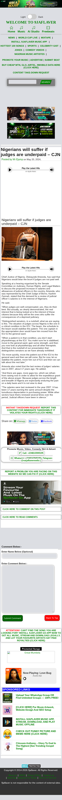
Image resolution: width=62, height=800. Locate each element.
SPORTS (32, 46)
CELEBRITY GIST (49, 46)
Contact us (48, 775)
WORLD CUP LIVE (28, 37)
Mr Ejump (18, 159)
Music (21, 31)
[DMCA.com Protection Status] (31, 767)
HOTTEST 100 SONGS (12, 46)
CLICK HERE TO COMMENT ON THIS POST (23, 509)
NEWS (11, 37)
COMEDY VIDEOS (35, 50)
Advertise (12, 777)
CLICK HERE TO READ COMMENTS (20, 517)
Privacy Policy (34, 775)
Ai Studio (33, 31)
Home (11, 31)
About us (13, 775)
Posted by (7, 159)
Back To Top (52, 618)
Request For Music (28, 777)
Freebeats (48, 31)
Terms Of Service (47, 777)
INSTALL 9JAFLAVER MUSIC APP (29, 41)
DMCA (22, 775)
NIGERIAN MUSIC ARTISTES (29, 54)
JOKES (18, 50)
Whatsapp (20, 421)
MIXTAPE (46, 37)
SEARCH (45, 82)
